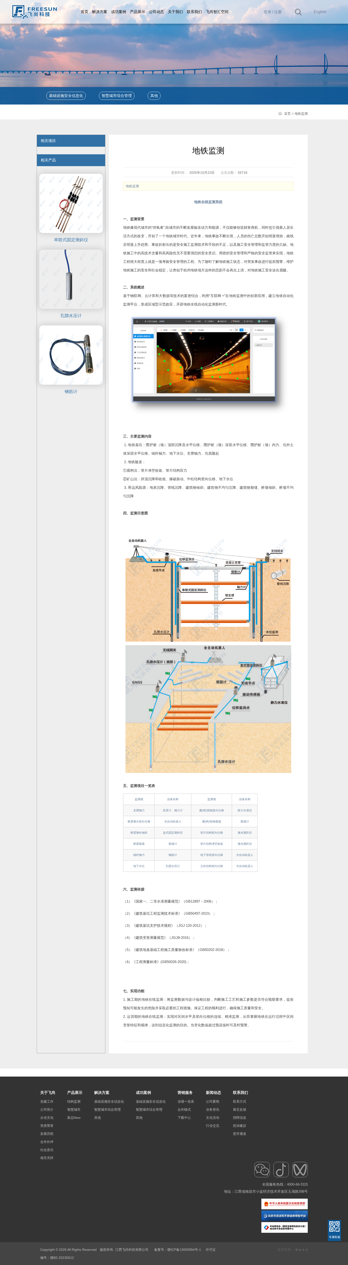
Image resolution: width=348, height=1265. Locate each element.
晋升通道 (239, 1134)
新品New (73, 1117)
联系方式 (239, 1101)
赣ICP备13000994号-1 (184, 1249)
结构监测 (73, 1101)
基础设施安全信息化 (66, 96)
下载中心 (184, 1117)
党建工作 (47, 1101)
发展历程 (47, 1134)
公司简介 (47, 1109)
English (320, 12)
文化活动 (212, 1117)
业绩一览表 (186, 1101)
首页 (287, 113)
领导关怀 (47, 1158)
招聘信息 (239, 1117)
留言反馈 (239, 1109)
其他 (154, 96)
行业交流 (212, 1126)
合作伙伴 (47, 1142)
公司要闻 (212, 1101)
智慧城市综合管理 (117, 96)
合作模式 (184, 1109)
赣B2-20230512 (62, 1258)
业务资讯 (212, 1109)
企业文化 (47, 1117)
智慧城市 (73, 1109)
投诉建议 (239, 1126)
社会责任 (47, 1150)
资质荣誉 (47, 1126)
